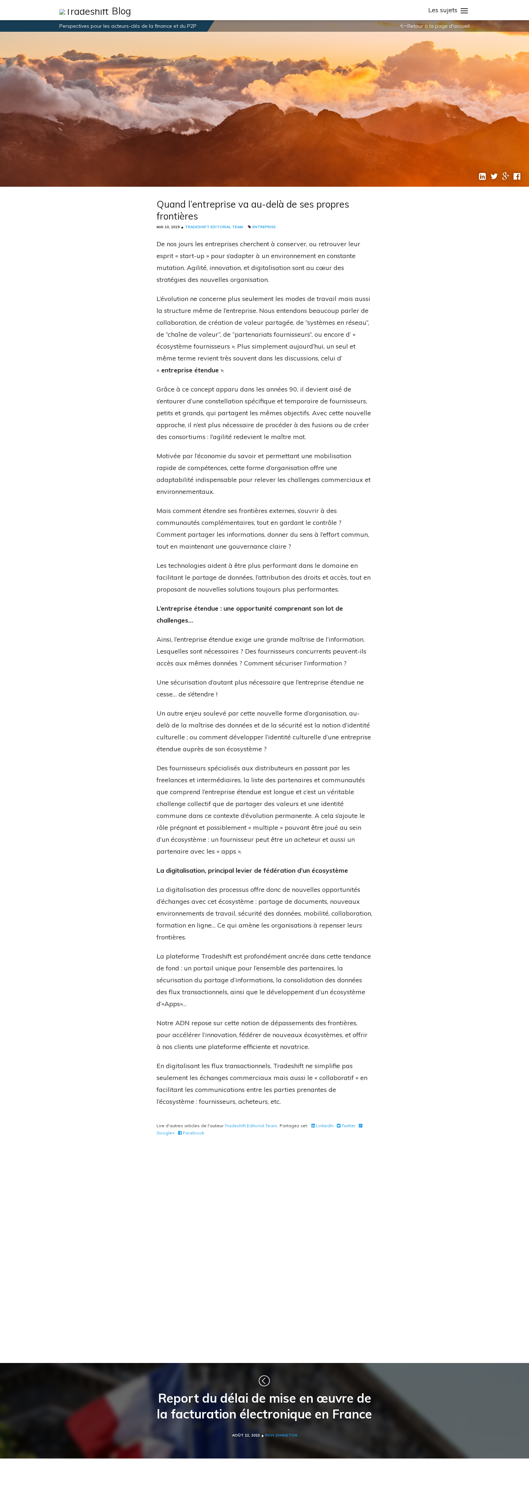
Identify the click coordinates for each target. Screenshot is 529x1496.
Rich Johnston (281, 1435)
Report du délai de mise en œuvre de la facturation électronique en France (264, 1406)
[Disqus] (264, 1248)
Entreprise (264, 227)
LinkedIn (324, 1125)
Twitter (348, 1125)
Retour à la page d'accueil (438, 26)
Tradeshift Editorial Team (214, 227)
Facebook (193, 1133)
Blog (121, 11)
